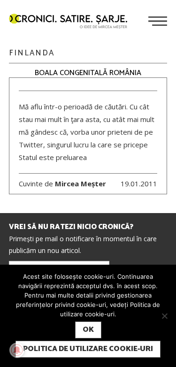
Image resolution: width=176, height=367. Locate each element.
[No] (164, 316)
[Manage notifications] (16, 350)
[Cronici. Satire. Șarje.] (72, 22)
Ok (88, 330)
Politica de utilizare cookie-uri (88, 349)
